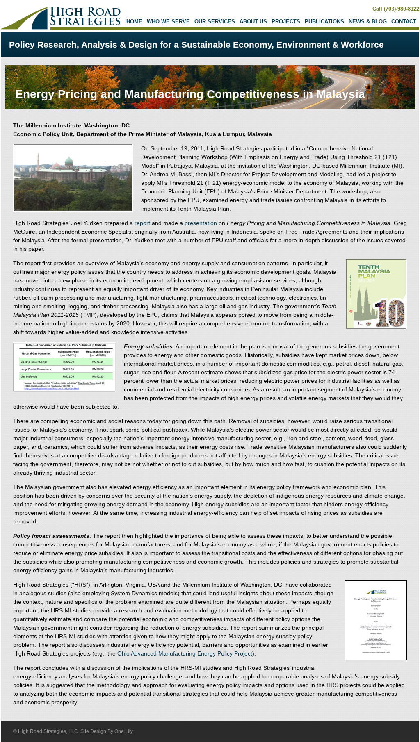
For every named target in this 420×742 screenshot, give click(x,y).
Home (134, 21)
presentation (201, 223)
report (142, 223)
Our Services (214, 21)
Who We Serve (168, 21)
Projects (286, 21)
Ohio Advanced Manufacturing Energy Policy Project (184, 653)
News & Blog (368, 21)
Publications (324, 21)
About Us (253, 21)
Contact (403, 21)
